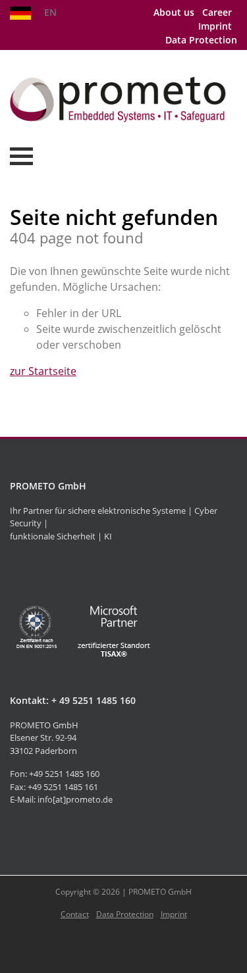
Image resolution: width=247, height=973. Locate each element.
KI (108, 536)
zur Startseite (43, 371)
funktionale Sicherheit (53, 536)
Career (217, 12)
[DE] (20, 12)
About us (173, 12)
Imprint (215, 26)
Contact (75, 914)
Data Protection (201, 40)
